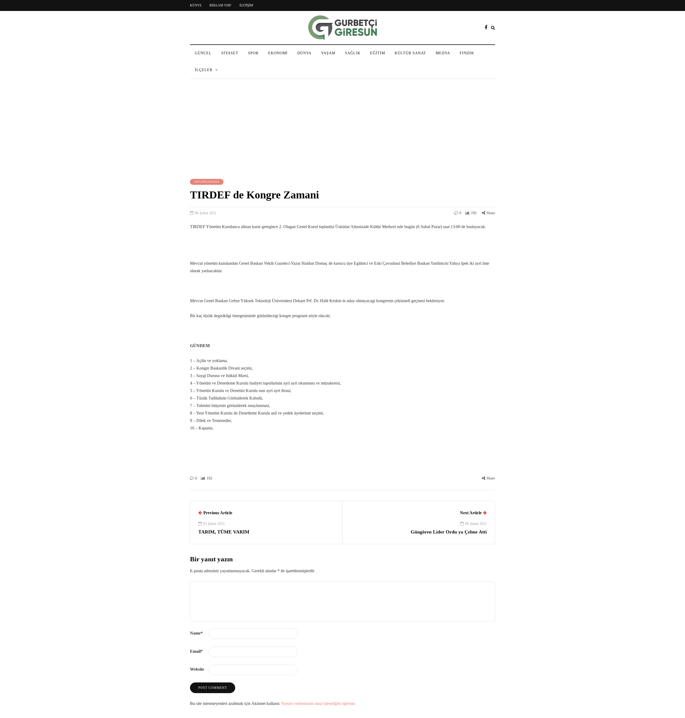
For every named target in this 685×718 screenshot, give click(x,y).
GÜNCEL (203, 53)
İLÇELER (203, 70)
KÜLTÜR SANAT (410, 53)
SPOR (253, 53)
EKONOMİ (278, 53)
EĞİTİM (377, 53)
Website (197, 669)
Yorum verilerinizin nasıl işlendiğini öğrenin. (318, 703)
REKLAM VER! (220, 5)
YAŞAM (328, 53)
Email (196, 651)
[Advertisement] (342, 129)
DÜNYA (304, 53)
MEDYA (443, 53)
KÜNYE (195, 5)
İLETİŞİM (246, 5)
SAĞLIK (352, 53)
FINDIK (467, 53)
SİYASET (229, 53)
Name (196, 633)
